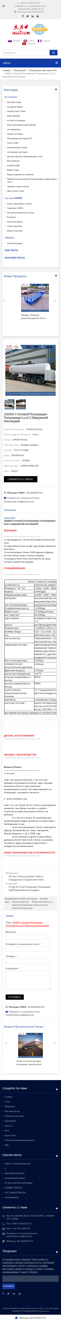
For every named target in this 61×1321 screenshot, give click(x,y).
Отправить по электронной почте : (24, 944)
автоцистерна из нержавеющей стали (24, 156)
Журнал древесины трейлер (20, 174)
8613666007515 (36, 12)
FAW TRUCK (11, 250)
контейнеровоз (14, 129)
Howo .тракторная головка (19, 203)
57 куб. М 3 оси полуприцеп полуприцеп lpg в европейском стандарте (30, 888)
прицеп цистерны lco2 (42, 902)
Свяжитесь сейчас (21, 479)
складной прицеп (15, 107)
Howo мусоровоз (15, 221)
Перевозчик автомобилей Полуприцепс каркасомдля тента (32, 180)
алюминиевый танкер (17, 147)
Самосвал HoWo (15, 208)
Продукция (10, 1106)
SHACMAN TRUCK (15, 257)
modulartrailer (13, 165)
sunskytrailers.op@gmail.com (31, 9)
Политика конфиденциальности (19, 1140)
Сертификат (10, 1121)
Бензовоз (11, 217)
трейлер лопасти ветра (18, 186)
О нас (7, 1101)
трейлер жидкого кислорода (24, 898)
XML (7, 1145)
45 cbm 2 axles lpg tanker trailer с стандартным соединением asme (26, 878)
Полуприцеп (20, 70)
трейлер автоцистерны (22, 908)
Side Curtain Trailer (15, 191)
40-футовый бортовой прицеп (19, 1183)
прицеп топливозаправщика (18, 1163)
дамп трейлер (13, 116)
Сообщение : (13, 968)
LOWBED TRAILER (13, 1187)
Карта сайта (10, 1135)
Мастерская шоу (12, 1111)
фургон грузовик (15, 230)
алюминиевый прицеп (15, 1178)
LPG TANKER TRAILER (15, 1192)
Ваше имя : (11, 931)
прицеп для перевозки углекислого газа (30, 905)
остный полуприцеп (16, 120)
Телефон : (12, 956)
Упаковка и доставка (14, 1116)
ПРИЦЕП (9, 237)
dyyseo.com (44, 1311)
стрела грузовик (14, 226)
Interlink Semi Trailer (16, 111)
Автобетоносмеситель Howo (20, 212)
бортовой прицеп (15, 243)
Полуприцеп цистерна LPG (43, 70)
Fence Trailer (13, 143)
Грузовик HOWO (14, 198)
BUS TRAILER (13, 161)
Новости (9, 1125)
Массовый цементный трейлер (21, 125)
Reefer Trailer (13, 170)
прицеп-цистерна (15, 134)
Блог (7, 1130)
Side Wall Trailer (14, 102)
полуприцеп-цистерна (17, 152)
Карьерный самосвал (15, 1173)
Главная (6, 70)
